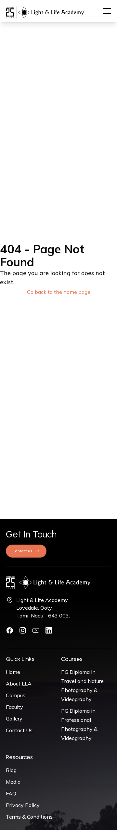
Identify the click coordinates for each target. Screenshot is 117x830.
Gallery (14, 718)
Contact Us (19, 730)
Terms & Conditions (29, 816)
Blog (11, 770)
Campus (15, 695)
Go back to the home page (58, 292)
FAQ (11, 793)
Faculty (14, 707)
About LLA (19, 683)
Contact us (22, 550)
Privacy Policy (23, 805)
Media (13, 781)
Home (13, 672)
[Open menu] (107, 11)
